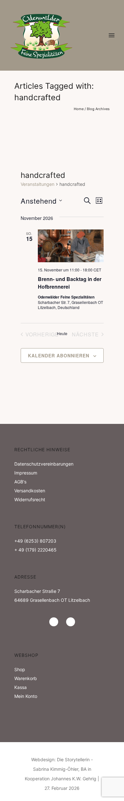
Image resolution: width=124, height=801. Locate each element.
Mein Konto (25, 696)
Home (79, 109)
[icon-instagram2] (55, 621)
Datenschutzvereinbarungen (43, 464)
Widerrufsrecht (29, 499)
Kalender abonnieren (58, 355)
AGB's (20, 481)
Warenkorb (25, 678)
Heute (62, 333)
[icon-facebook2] (70, 621)
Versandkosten (29, 490)
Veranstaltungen (37, 184)
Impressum (25, 472)
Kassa (20, 687)
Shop (19, 669)
